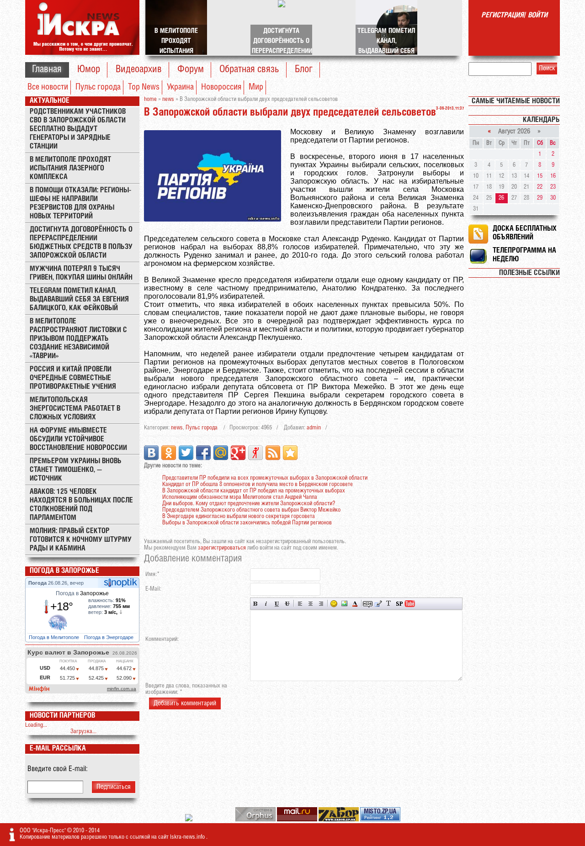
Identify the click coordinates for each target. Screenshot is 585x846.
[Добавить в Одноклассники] (168, 452)
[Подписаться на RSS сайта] (273, 452)
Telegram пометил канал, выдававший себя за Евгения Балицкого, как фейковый (79, 299)
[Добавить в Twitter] (186, 452)
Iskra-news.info (188, 837)
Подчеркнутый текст (276, 603)
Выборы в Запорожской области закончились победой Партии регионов (247, 522)
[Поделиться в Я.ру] (255, 452)
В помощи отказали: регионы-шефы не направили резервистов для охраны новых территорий (80, 203)
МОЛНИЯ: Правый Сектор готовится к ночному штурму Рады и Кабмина (81, 540)
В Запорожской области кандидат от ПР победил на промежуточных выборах (253, 490)
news (177, 427)
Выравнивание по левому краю (300, 603)
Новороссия (221, 87)
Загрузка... (83, 731)
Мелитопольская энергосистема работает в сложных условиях (75, 409)
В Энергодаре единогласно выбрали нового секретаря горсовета (238, 516)
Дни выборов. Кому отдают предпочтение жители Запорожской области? (248, 503)
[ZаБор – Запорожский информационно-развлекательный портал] (339, 819)
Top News (144, 87)
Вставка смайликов (334, 603)
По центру (310, 603)
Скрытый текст (367, 603)
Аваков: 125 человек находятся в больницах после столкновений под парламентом (81, 504)
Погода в (82, 593)
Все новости (47, 87)
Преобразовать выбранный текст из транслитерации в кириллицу (388, 603)
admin (314, 427)
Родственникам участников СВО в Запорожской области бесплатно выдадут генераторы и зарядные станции (78, 129)
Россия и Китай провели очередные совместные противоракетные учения (73, 378)
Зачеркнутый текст (287, 603)
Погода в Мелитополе (54, 637)
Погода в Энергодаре (109, 637)
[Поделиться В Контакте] (151, 452)
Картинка (344, 603)
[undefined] (256, 819)
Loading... (36, 725)
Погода (38, 583)
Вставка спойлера (399, 603)
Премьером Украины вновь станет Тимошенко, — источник (76, 470)
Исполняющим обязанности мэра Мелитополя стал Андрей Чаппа (239, 497)
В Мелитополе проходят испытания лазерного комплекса (70, 168)
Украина (180, 87)
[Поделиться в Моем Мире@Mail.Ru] (220, 452)
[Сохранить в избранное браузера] (290, 452)
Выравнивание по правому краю (321, 603)
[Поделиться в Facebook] (203, 452)
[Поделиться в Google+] (238, 452)
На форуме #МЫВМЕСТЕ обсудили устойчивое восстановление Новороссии (78, 439)
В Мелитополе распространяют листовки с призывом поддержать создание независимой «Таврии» (78, 339)
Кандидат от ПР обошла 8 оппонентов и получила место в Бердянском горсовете (257, 484)
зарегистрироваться (222, 547)
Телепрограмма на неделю (524, 255)
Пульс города (98, 87)
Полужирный (255, 603)
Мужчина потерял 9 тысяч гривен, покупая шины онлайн (81, 273)
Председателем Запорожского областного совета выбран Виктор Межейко (251, 510)
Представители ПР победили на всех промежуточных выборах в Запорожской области (264, 478)
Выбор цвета (355, 603)
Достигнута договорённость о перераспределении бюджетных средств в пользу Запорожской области (81, 242)
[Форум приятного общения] (189, 819)
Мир (256, 87)
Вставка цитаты (378, 603)
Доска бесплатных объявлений (525, 233)
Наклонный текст (266, 603)
